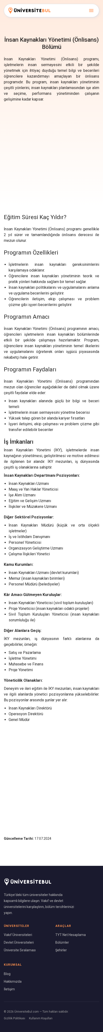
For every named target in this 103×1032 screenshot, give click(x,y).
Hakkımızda (13, 981)
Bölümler (62, 942)
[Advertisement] (51, 156)
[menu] (91, 10)
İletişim (9, 989)
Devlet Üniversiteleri (19, 942)
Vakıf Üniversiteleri (18, 935)
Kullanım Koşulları (40, 1018)
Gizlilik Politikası (14, 1018)
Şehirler (61, 950)
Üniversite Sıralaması (20, 950)
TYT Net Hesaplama (70, 935)
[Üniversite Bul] (29, 10)
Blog (7, 974)
